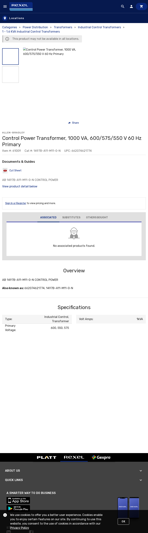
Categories (9, 27)
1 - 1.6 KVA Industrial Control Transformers (31, 31)
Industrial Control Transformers (99, 27)
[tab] (48, 218)
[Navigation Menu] (5, 6)
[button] (10, 56)
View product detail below (19, 186)
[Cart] (141, 6)
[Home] (22, 6)
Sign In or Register (15, 203)
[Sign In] (131, 6)
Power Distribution (35, 27)
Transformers (63, 27)
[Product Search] (122, 6)
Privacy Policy (19, 528)
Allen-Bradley (13, 132)
